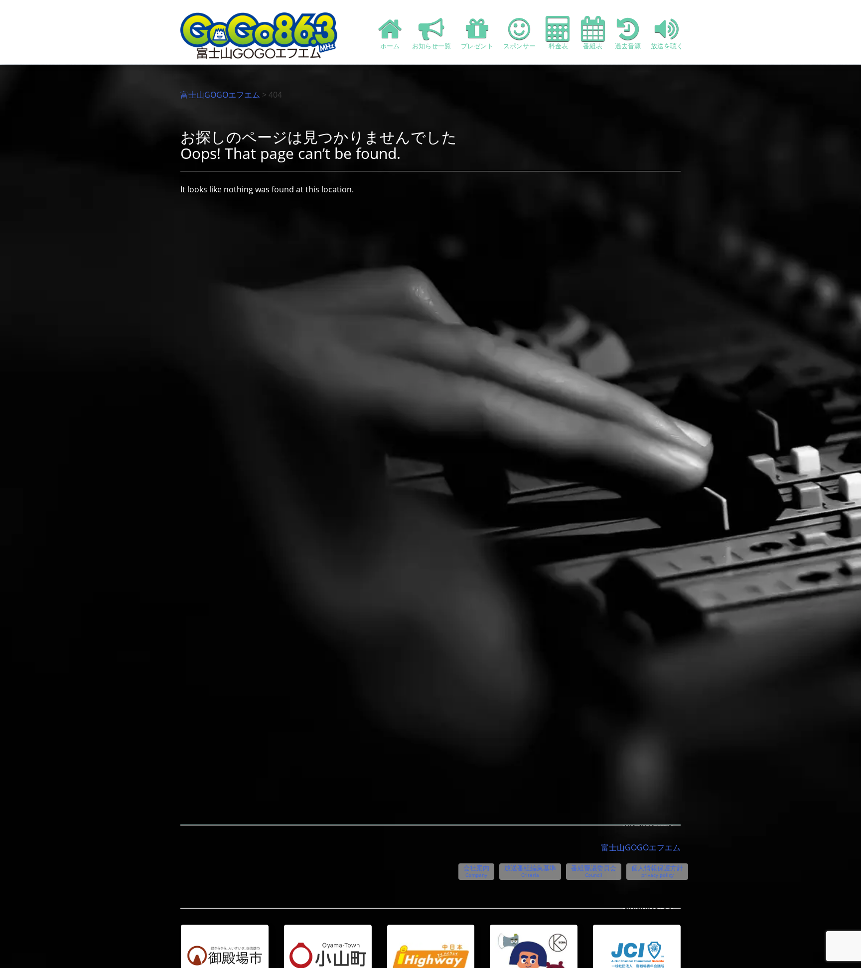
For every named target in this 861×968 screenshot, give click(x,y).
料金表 (558, 45)
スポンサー (519, 45)
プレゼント (477, 45)
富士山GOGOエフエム (220, 94)
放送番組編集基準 (530, 870)
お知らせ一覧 (431, 45)
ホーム (390, 45)
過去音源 (628, 45)
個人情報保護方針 (657, 870)
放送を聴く (667, 45)
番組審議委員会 (593, 870)
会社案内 (476, 870)
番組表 (592, 45)
